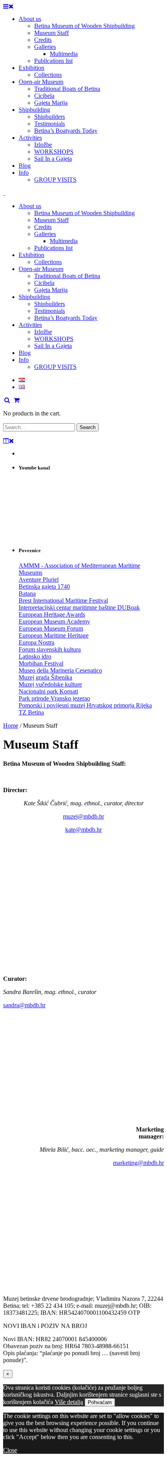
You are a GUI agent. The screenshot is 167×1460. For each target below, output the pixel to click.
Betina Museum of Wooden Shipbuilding (84, 213)
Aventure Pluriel (39, 579)
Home (10, 725)
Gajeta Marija (51, 290)
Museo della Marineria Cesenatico (60, 670)
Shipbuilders (49, 304)
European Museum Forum (51, 628)
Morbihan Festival (41, 663)
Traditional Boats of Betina (67, 276)
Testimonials (49, 311)
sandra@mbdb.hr (24, 1005)
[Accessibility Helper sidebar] (157, 9)
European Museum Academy (54, 621)
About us (30, 206)
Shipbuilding (34, 297)
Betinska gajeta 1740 (44, 586)
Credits (43, 227)
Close (10, 1450)
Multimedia (64, 241)
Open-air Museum (41, 269)
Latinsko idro (35, 656)
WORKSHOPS (53, 338)
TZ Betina (31, 712)
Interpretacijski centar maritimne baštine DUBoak (79, 607)
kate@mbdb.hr (83, 829)
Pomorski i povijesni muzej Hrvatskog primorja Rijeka (85, 705)
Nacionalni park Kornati (48, 691)
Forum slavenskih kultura (50, 649)
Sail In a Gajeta (53, 345)
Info (24, 359)
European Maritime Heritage (54, 635)
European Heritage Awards (52, 614)
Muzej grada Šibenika (45, 677)
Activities (30, 325)
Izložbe (43, 331)
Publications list (53, 248)
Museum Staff (51, 220)
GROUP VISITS (55, 366)
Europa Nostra (36, 642)
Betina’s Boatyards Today (65, 318)
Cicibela (44, 283)
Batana (27, 593)
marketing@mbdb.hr (138, 1162)
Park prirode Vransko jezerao (54, 698)
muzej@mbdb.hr (83, 816)
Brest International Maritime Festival (63, 600)
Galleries (45, 234)
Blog (25, 352)
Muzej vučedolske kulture (50, 684)
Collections (48, 262)
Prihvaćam (100, 1402)
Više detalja (69, 1402)
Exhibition (31, 255)
